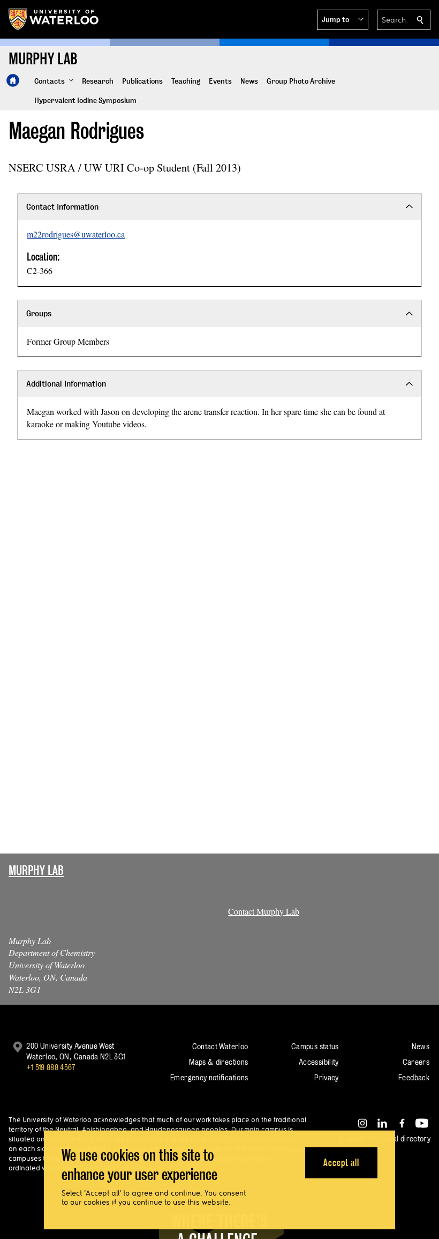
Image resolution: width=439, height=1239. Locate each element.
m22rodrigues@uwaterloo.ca (76, 234)
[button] (342, 19)
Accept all (341, 1162)
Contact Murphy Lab (263, 911)
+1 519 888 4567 (50, 1067)
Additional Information (66, 383)
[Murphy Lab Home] (12, 80)
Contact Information (62, 206)
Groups (38, 313)
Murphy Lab (36, 870)
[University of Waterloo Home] (54, 19)
